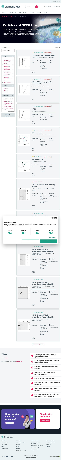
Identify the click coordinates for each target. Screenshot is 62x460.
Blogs (17, 446)
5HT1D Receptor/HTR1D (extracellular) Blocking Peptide (43, 250)
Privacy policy (28, 457)
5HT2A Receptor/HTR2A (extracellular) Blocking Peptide (43, 283)
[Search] (36, 6)
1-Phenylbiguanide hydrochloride (43, 55)
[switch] (23, 233)
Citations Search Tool (21, 450)
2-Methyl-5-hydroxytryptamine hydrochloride (42, 83)
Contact (45, 12)
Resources (31, 12)
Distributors (48, 444)
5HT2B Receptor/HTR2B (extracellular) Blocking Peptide (43, 316)
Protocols (18, 448)
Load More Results (38, 345)
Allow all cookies (48, 241)
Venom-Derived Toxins (36, 448)
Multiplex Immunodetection (37, 445)
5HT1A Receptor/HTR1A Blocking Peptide (43, 186)
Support (48, 446)
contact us (19, 361)
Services (18, 444)
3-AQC (34, 109)
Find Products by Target (9, 16)
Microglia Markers (35, 450)
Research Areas (12, 12)
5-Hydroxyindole (37, 159)
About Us (39, 12)
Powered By (52, 456)
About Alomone (4, 442)
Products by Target (20, 442)
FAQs (2, 446)
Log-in (53, 1)
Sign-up (58, 1)
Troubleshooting (4, 448)
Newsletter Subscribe (50, 442)
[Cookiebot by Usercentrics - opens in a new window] (51, 218)
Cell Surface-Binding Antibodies (35, 442)
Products (4, 12)
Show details (52, 237)
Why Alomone (4, 444)
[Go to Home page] (10, 6)
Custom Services (22, 12)
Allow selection (30, 241)
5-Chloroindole (37, 133)
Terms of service (33, 457)
